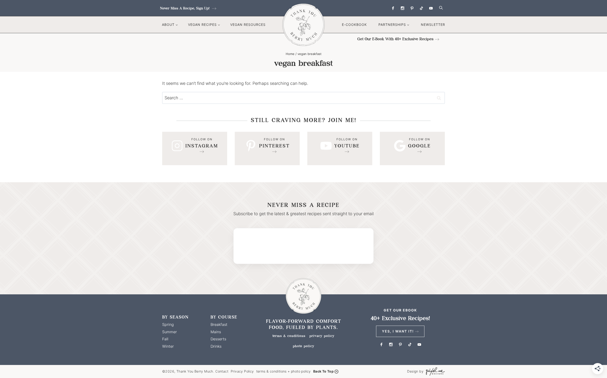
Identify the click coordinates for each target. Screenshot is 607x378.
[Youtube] (431, 8)
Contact (221, 371)
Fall (165, 339)
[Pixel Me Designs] (434, 371)
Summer (169, 331)
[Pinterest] (412, 8)
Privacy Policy (242, 371)
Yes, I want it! (398, 331)
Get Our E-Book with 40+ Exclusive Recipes (395, 39)
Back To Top (323, 371)
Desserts (218, 339)
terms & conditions (288, 336)
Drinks (216, 346)
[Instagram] (402, 8)
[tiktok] (421, 8)
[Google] (412, 148)
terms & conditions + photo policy (283, 371)
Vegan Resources (248, 25)
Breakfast (219, 324)
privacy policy (322, 336)
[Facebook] (393, 8)
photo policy (303, 346)
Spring (168, 324)
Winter (168, 346)
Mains (216, 331)
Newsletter (433, 25)
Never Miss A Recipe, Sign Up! (185, 8)
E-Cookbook (354, 25)
